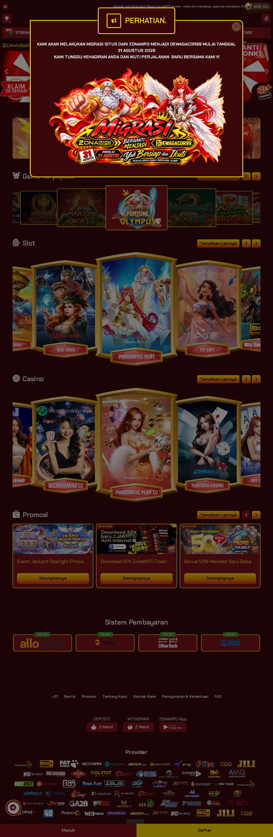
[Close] (236, 26)
